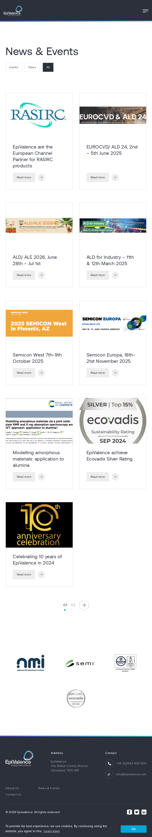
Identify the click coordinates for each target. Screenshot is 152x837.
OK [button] (134, 829)
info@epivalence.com (131, 774)
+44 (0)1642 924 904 (131, 763)
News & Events (49, 788)
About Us (12, 788)
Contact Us (14, 794)
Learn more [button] (52, 831)
